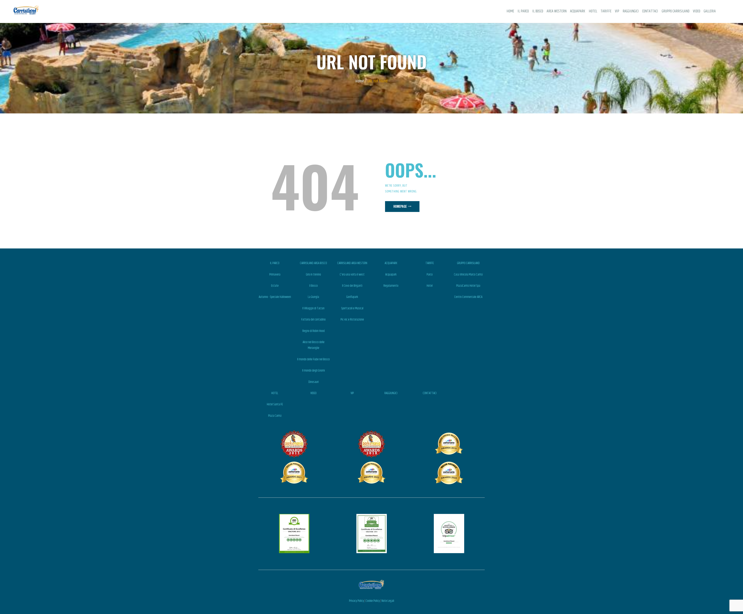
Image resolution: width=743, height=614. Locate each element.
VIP (352, 393)
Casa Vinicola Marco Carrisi (468, 274)
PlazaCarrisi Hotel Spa (468, 285)
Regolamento (390, 285)
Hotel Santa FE (275, 404)
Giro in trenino (313, 274)
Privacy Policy (356, 600)
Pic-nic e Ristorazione (352, 319)
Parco (430, 274)
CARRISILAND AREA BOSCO (313, 263)
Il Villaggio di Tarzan (313, 308)
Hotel (430, 285)
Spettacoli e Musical (352, 308)
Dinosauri (313, 381)
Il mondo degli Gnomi (313, 370)
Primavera (274, 274)
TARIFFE (429, 263)
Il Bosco (313, 285)
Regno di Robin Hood (313, 330)
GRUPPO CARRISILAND (468, 263)
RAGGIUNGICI (390, 393)
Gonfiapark (352, 296)
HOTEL (274, 393)
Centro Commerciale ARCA (468, 296)
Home (359, 81)
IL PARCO (274, 263)
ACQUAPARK (391, 263)
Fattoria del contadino (313, 319)
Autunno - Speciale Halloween (275, 296)
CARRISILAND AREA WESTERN (352, 263)
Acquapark (390, 274)
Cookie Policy (373, 600)
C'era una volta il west (352, 274)
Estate (275, 285)
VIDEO (313, 393)
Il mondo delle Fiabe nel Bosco (313, 359)
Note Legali (388, 600)
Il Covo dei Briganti (352, 285)
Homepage (400, 206)
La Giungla (313, 296)
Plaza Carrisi (275, 415)
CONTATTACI (430, 393)
